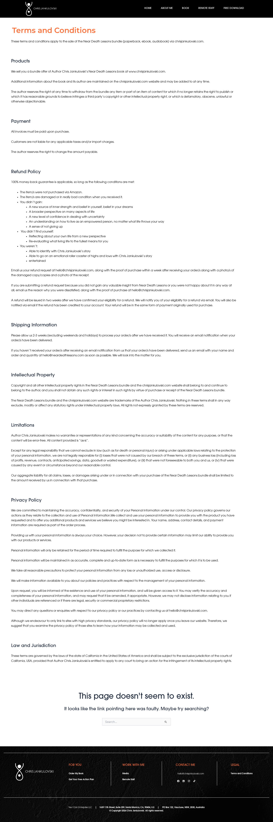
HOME (148, 8)
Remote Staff (128, 780)
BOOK (185, 8)
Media (125, 774)
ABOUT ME (167, 8)
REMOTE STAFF (206, 8)
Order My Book (76, 774)
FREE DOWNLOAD (234, 8)
